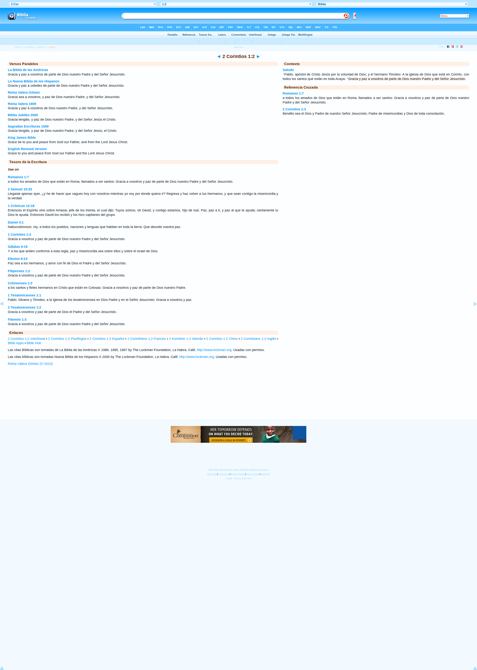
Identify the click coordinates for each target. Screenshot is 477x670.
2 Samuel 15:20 (20, 189)
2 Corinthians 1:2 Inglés (258, 339)
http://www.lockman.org (214, 350)
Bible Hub (34, 343)
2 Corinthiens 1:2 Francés (146, 339)
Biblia (17, 47)
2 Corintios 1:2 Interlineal (26, 339)
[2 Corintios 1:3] (472, 312)
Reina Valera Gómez (24, 92)
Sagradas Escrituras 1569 (28, 126)
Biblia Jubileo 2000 (23, 115)
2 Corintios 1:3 (294, 109)
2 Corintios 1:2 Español (106, 339)
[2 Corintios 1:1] (4, 312)
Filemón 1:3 (17, 319)
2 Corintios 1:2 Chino (222, 339)
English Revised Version (27, 149)
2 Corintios (28, 47)
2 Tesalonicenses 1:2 (24, 307)
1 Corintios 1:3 (19, 234)
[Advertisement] (238, 396)
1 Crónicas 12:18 (21, 206)
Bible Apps (16, 343)
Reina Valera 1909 (22, 104)
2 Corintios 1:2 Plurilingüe (67, 339)
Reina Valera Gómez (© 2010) (30, 364)
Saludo (288, 70)
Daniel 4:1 (16, 222)
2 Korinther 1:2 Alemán (186, 339)
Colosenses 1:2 (20, 283)
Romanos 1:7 (18, 177)
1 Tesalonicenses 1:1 (24, 295)
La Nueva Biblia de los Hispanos (33, 81)
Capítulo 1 (41, 47)
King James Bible (22, 137)
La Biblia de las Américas (28, 70)
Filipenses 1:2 (19, 271)
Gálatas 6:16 (18, 247)
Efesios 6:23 (17, 259)
